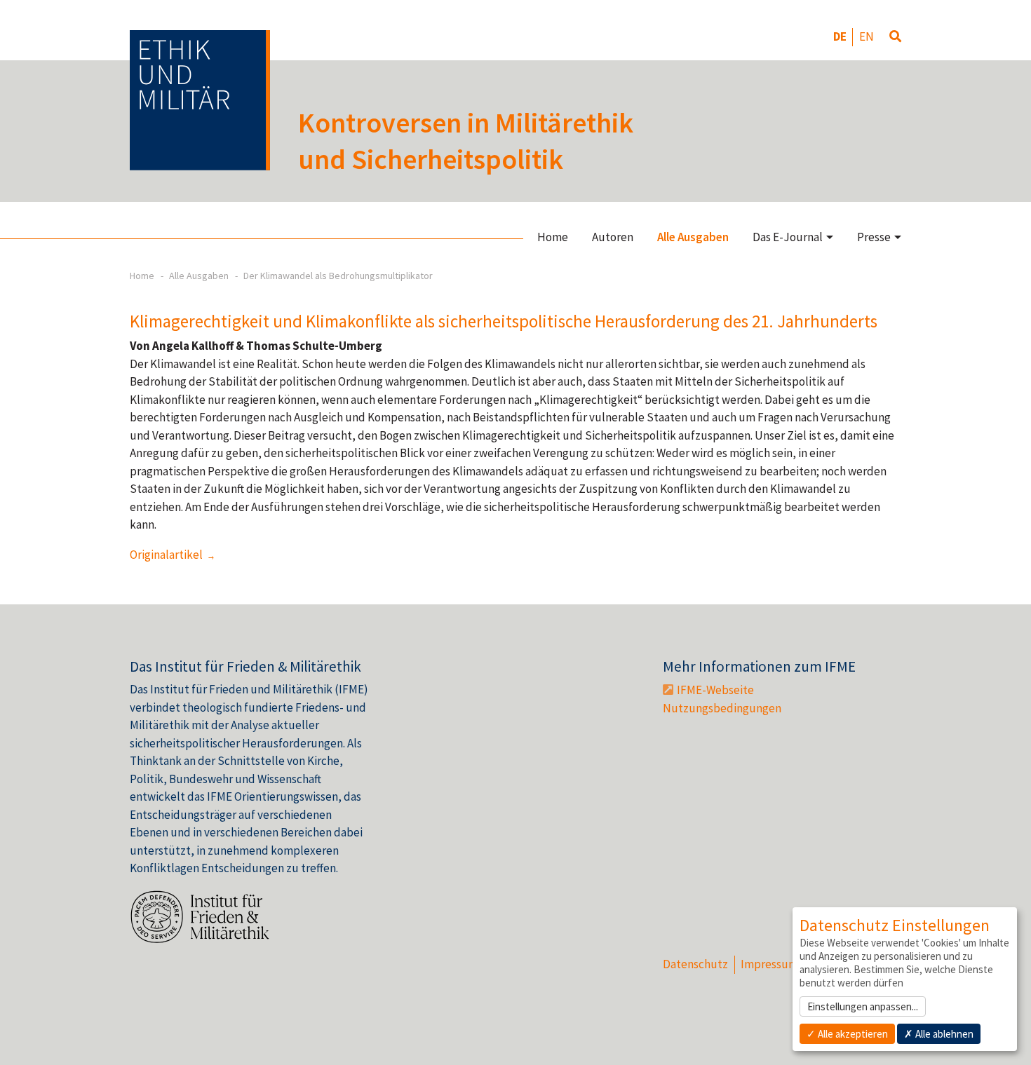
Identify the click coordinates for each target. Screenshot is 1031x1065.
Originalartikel (167, 554)
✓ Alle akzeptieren (847, 1033)
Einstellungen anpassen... (862, 1006)
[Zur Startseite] (200, 100)
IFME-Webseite (715, 690)
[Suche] (895, 37)
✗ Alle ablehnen (938, 1033)
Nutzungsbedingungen (722, 708)
